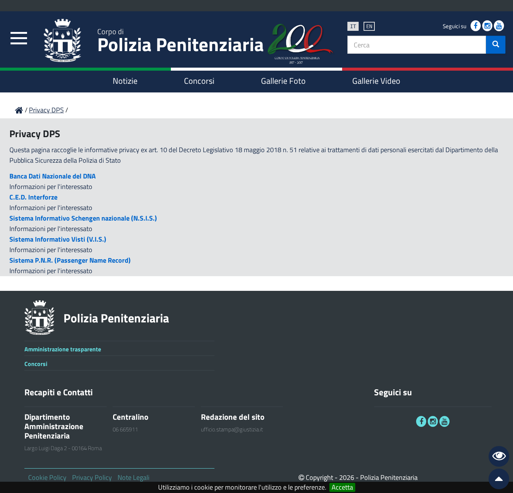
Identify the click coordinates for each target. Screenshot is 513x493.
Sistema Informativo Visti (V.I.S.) (57, 239)
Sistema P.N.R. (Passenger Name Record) (70, 260)
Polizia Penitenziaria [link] (180, 42)
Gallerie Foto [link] (283, 80)
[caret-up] (496, 480)
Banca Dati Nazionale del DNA (52, 176)
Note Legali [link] (133, 477)
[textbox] (416, 45)
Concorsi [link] (199, 80)
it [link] (353, 26)
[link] (19, 38)
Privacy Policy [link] (92, 477)
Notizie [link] (125, 80)
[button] (495, 45)
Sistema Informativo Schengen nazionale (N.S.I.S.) (83, 218)
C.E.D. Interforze (33, 197)
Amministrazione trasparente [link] (62, 349)
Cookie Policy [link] (47, 477)
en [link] (369, 26)
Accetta (342, 487)
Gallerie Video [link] (376, 80)
